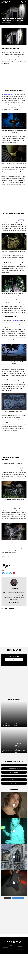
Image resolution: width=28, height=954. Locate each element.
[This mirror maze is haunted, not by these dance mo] (14, 883)
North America (14, 779)
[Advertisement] (14, 77)
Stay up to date (14, 663)
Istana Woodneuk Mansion (9, 467)
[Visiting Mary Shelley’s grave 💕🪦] (14, 857)
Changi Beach (16, 320)
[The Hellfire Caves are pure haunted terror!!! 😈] (14, 805)
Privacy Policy (21, 949)
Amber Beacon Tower (8, 94)
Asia (14, 765)
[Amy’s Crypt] (6, 2)
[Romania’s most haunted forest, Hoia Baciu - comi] (14, 831)
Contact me (5, 947)
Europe (14, 776)
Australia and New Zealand (14, 768)
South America (14, 783)
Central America (14, 772)
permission (20, 946)
